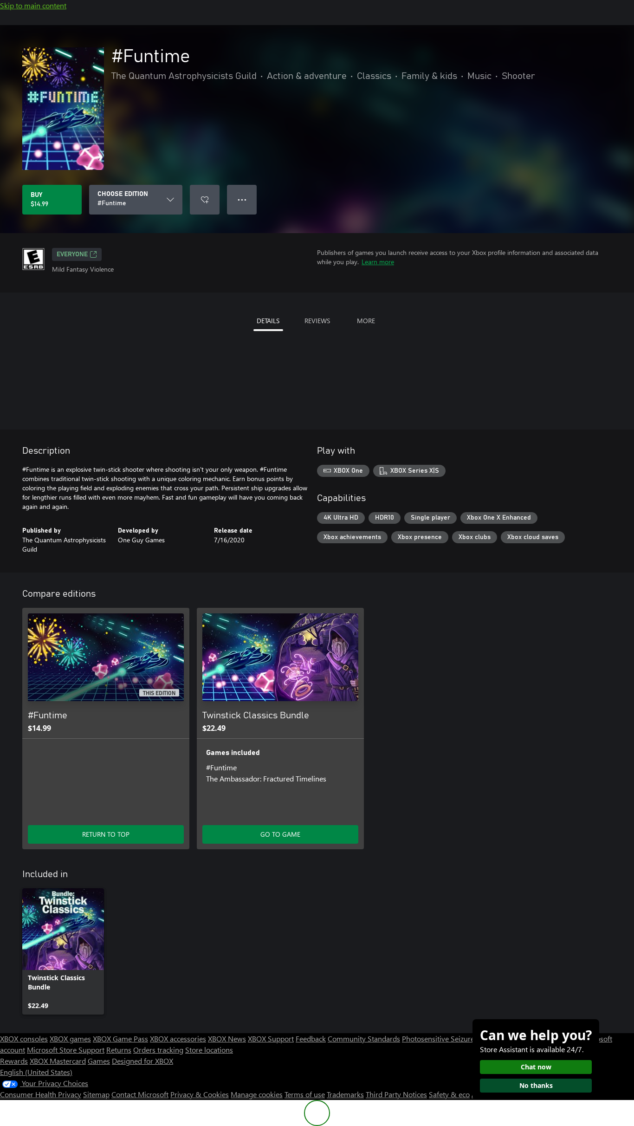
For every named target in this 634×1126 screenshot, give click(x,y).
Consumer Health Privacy (40, 1094)
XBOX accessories (178, 1038)
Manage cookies (257, 1094)
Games (99, 1061)
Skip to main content (33, 5)
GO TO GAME (280, 834)
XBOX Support (271, 1038)
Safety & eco (449, 1094)
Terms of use (305, 1094)
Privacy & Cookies (199, 1094)
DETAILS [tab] (268, 320)
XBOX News (227, 1038)
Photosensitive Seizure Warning (453, 1038)
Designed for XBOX (142, 1061)
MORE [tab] (366, 320)
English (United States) (36, 1072)
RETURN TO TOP (105, 834)
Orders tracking (158, 1049)
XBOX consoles (24, 1038)
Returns (118, 1049)
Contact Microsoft (139, 1094)
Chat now (536, 1066)
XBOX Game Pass (120, 1038)
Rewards (14, 1061)
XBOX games (70, 1038)
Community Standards (364, 1038)
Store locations (209, 1049)
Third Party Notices (396, 1094)
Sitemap (96, 1094)
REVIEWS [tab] (317, 320)
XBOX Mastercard (58, 1061)
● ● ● (242, 199)
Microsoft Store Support (65, 1049)
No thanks (536, 1085)
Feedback (311, 1038)
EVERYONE (72, 254)
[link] (63, 951)
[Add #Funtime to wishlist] (205, 200)
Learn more (378, 261)
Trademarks (345, 1094)
